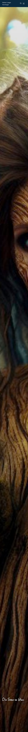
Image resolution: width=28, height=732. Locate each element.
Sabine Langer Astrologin (6, 3)
